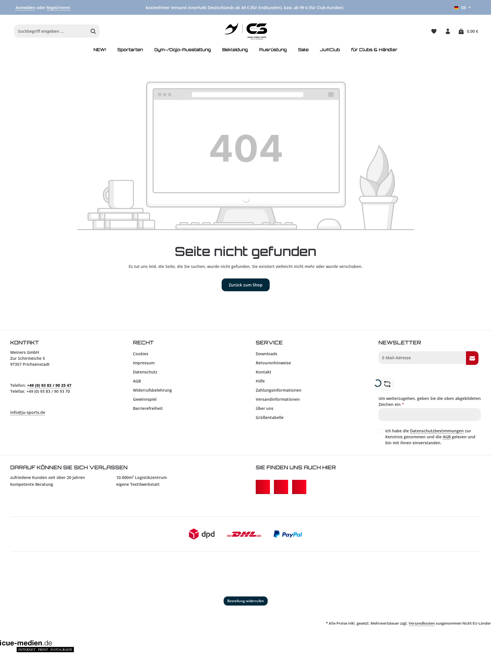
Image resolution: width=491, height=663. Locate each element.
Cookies (140, 353)
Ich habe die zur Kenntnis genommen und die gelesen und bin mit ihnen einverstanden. (430, 436)
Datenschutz (145, 372)
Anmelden (25, 7)
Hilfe (260, 381)
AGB (137, 381)
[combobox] (51, 31)
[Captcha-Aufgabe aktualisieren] (387, 384)
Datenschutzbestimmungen (437, 430)
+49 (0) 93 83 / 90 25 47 (49, 385)
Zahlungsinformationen (278, 390)
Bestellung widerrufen (245, 600)
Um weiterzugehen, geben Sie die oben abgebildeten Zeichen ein (429, 401)
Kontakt (263, 372)
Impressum (144, 362)
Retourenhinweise (273, 362)
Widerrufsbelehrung (152, 390)
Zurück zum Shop (246, 285)
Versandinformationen (278, 399)
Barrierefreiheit (148, 408)
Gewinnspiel (145, 399)
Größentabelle (270, 417)
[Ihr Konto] (447, 31)
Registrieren (58, 7)
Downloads (266, 353)
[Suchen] (93, 31)
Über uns (264, 408)
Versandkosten (422, 623)
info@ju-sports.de (27, 412)
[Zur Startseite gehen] (245, 31)
